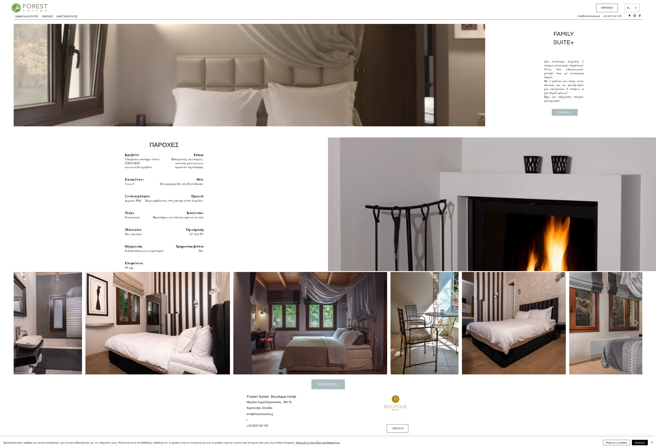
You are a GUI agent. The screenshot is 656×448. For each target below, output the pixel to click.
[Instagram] (634, 15)
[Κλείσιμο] (652, 442)
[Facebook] (639, 15)
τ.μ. (131, 267)
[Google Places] (629, 15)
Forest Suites (258, 397)
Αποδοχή (640, 442)
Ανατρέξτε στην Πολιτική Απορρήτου (318, 442)
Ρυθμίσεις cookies (616, 442)
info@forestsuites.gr (589, 16)
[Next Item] (636, 323)
